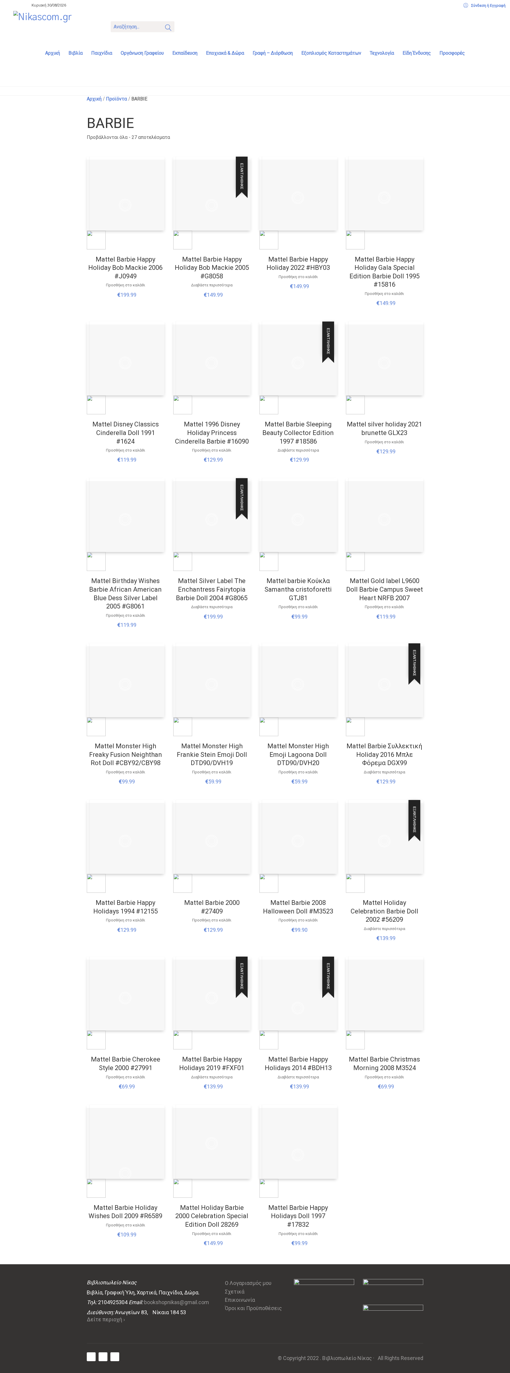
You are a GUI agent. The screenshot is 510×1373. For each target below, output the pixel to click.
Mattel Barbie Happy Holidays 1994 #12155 (125, 907)
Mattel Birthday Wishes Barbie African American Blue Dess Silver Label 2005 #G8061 (125, 593)
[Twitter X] (103, 1356)
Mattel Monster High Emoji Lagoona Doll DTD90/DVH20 (298, 754)
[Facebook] (91, 1356)
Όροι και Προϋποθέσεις (253, 1308)
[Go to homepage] (57, 26)
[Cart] (186, 26)
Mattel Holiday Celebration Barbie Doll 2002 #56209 (384, 911)
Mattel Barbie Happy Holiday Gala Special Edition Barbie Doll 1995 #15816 (384, 272)
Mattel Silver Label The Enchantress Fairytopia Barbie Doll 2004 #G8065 (212, 589)
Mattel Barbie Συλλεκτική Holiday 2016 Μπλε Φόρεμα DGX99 (384, 754)
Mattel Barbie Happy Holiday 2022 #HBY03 (298, 264)
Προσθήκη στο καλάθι (125, 285)
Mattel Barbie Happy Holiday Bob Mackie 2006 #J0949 (125, 268)
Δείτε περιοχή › (106, 1319)
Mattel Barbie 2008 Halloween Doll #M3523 (298, 907)
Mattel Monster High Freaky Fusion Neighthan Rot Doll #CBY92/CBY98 (125, 754)
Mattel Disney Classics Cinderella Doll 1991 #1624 (125, 433)
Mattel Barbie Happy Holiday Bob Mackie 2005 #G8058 (212, 268)
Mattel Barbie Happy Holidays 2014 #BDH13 (298, 1064)
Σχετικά (234, 1291)
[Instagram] (114, 1356)
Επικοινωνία (240, 1300)
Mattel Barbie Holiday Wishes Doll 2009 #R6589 (125, 1212)
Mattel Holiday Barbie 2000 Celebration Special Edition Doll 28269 (211, 1216)
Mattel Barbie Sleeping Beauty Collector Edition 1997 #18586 (298, 433)
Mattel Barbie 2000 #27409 (212, 907)
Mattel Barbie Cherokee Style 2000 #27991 (125, 1064)
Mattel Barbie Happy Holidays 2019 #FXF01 (211, 1064)
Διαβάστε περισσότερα (212, 285)
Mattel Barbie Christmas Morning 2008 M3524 (384, 1064)
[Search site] (168, 29)
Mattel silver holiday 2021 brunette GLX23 (384, 428)
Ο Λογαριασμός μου (248, 1283)
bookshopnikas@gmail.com (176, 1302)
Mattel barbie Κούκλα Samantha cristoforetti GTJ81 (298, 589)
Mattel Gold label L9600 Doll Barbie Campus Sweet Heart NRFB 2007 (384, 589)
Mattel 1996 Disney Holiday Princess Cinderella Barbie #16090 (212, 433)
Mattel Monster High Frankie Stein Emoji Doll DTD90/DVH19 (212, 754)
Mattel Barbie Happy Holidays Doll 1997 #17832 (298, 1216)
